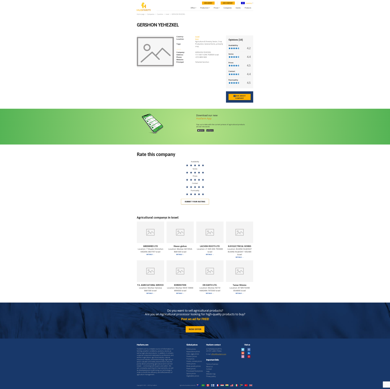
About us (209, 366)
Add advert (208, 3)
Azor (197, 39)
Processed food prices (194, 371)
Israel (167, 14)
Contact (209, 369)
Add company (228, 3)
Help (208, 371)
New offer (195, 329)
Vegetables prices (192, 376)
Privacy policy (211, 376)
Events (238, 8)
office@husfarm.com (218, 354)
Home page (141, 14)
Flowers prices (191, 356)
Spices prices (191, 373)
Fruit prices (190, 359)
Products (248, 8)
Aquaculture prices (193, 351)
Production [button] (204, 8)
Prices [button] (216, 8)
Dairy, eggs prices (192, 354)
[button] (247, 3)
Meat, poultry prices (193, 366)
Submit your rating (195, 201)
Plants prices (191, 368)
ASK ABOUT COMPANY (240, 97)
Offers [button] (193, 8)
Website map (211, 374)
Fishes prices (191, 349)
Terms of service (212, 364)
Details (150, 254)
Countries (249, 3)
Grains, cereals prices (194, 361)
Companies (228, 8)
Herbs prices (191, 364)
